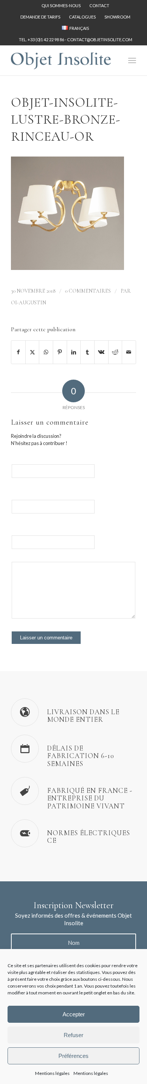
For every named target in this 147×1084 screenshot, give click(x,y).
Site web (20, 532)
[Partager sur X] (32, 352)
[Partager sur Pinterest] (60, 352)
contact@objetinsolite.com (99, 39)
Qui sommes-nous (61, 5)
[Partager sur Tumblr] (87, 352)
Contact (99, 5)
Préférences (73, 1056)
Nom (16, 461)
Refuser (73, 1035)
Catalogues (82, 16)
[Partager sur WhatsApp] (46, 352)
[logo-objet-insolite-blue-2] (61, 60)
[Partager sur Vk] (101, 352)
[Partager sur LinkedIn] (74, 352)
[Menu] (132, 60)
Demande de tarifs (40, 16)
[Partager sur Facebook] (18, 352)
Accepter (74, 1014)
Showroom (117, 16)
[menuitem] (61, 6)
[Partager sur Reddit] (115, 352)
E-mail (17, 496)
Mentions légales (52, 1073)
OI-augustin (28, 302)
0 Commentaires (88, 291)
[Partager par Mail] (129, 352)
